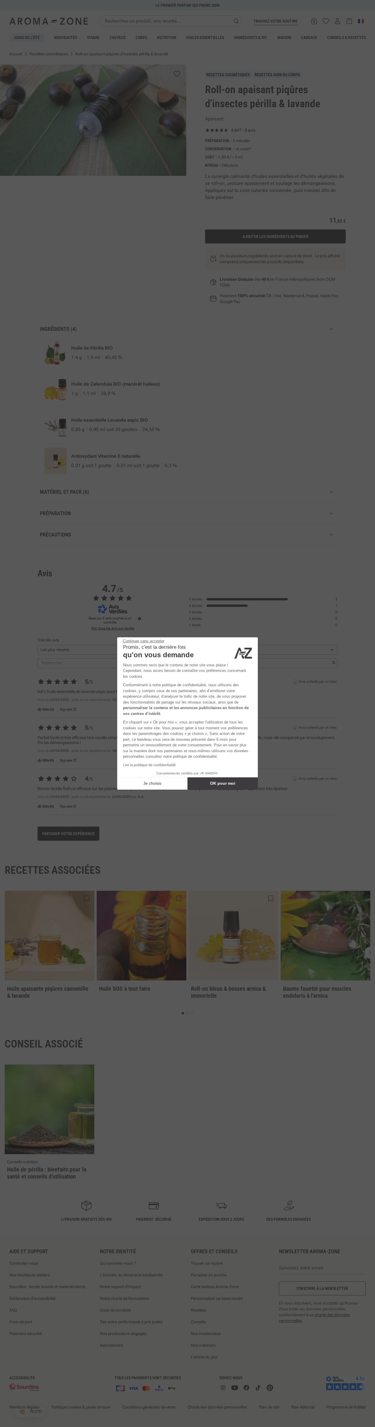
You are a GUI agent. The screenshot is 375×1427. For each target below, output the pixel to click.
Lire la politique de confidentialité (149, 765)
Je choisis (152, 783)
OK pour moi (222, 783)
